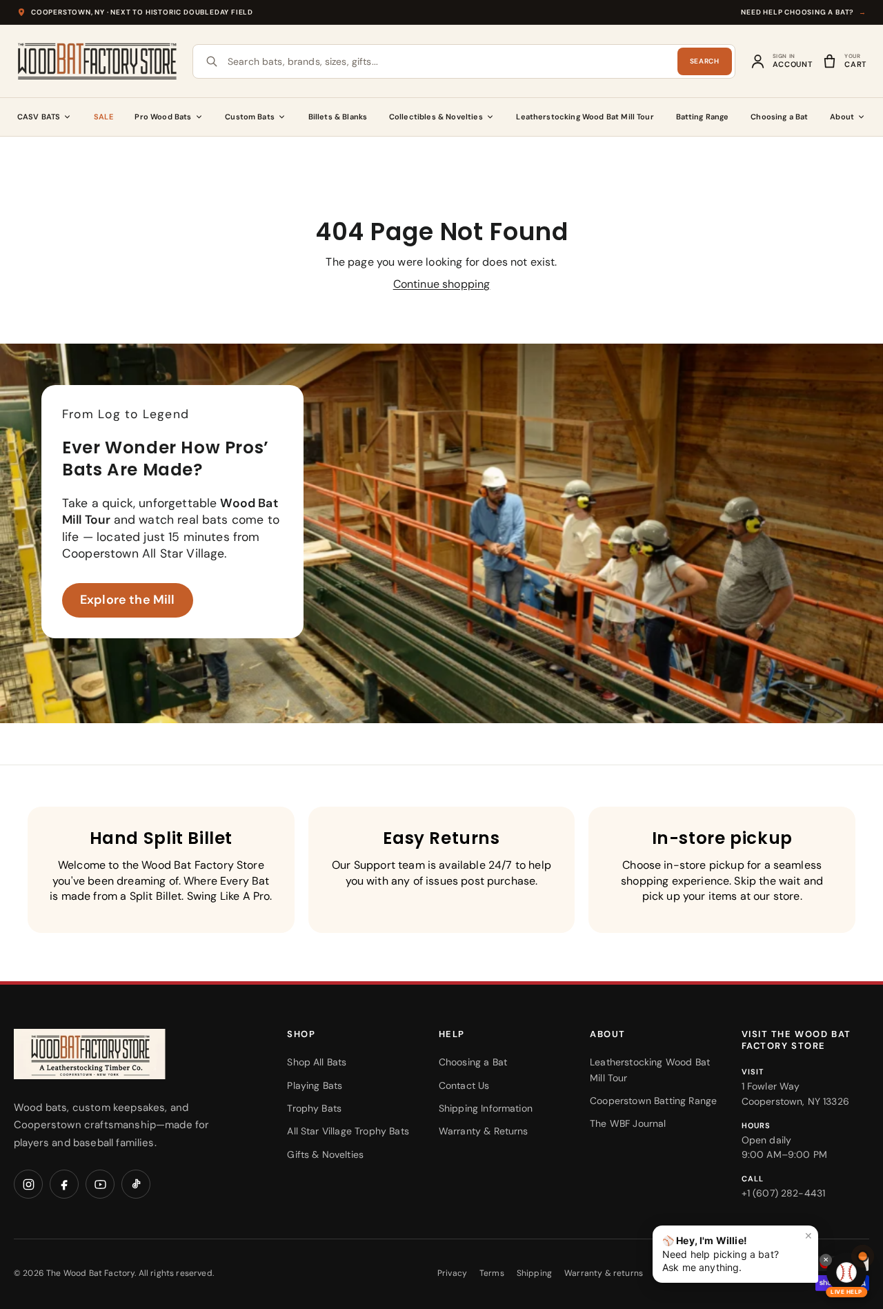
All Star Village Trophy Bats (347, 1131)
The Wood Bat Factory (90, 1273)
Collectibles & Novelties (436, 116)
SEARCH (705, 61)
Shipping (534, 1273)
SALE (103, 116)
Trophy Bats (314, 1108)
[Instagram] (28, 1184)
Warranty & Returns (483, 1131)
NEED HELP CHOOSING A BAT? (803, 12)
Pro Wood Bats (163, 116)
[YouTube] (100, 1184)
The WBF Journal (628, 1123)
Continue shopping (441, 284)
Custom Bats (250, 116)
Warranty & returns (603, 1273)
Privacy (452, 1273)
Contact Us (464, 1085)
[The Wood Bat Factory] (98, 60)
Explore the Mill (127, 599)
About (842, 116)
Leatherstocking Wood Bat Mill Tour (584, 116)
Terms (491, 1273)
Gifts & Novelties (325, 1154)
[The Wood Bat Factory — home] (117, 1054)
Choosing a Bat (779, 116)
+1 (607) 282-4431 (784, 1193)
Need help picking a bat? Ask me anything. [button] (737, 1251)
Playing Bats (314, 1085)
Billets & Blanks (338, 116)
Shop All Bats (316, 1062)
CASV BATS (38, 116)
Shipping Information (486, 1108)
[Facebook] (64, 1184)
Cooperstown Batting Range (653, 1100)
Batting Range (702, 116)
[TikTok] (135, 1184)
